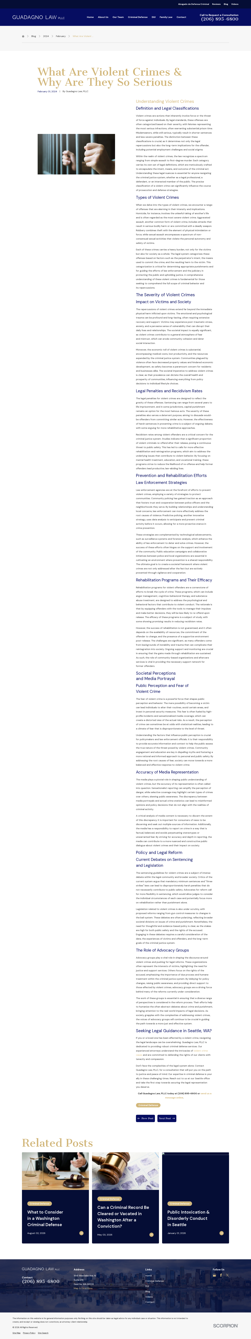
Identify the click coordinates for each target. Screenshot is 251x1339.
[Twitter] (227, 1275)
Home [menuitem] (90, 17)
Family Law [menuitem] (166, 17)
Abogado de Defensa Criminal (193, 4)
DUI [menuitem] (154, 17)
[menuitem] (17, 1333)
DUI (147, 1286)
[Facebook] (221, 1275)
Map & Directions (83, 1288)
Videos (234, 4)
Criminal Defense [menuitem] (138, 17)
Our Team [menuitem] (118, 17)
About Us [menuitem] (103, 17)
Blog (226, 4)
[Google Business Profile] (214, 1275)
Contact (150, 1302)
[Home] (39, 17)
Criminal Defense (148, 1105)
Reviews (216, 4)
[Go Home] (23, 36)
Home (148, 1275)
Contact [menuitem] (181, 17)
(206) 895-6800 (219, 19)
